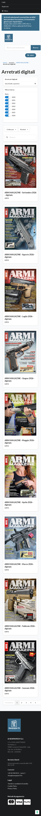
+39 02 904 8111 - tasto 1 (16, 773)
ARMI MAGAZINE (22, 62)
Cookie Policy (12, 786)
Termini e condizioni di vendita (18, 784)
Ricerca (35, 48)
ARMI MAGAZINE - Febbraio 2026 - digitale (20, 627)
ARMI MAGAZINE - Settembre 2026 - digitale (20, 193)
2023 (13, 106)
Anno (7, 94)
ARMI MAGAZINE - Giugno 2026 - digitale (19, 379)
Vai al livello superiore (12, 84)
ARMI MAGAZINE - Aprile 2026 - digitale (19, 503)
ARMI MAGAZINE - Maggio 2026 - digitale (20, 441)
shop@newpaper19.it (15, 775)
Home (5, 62)
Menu (6, 11)
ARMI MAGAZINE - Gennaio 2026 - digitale (20, 689)
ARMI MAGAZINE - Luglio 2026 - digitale (19, 317)
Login (3, 2)
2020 (13, 97)
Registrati (5, 6)
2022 (13, 103)
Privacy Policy (12, 788)
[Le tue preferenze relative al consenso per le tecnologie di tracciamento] (37, 812)
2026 (13, 115)
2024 (13, 109)
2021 (13, 100)
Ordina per (11, 128)
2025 (13, 112)
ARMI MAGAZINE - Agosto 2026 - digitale (20, 255)
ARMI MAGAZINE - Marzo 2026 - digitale (19, 565)
